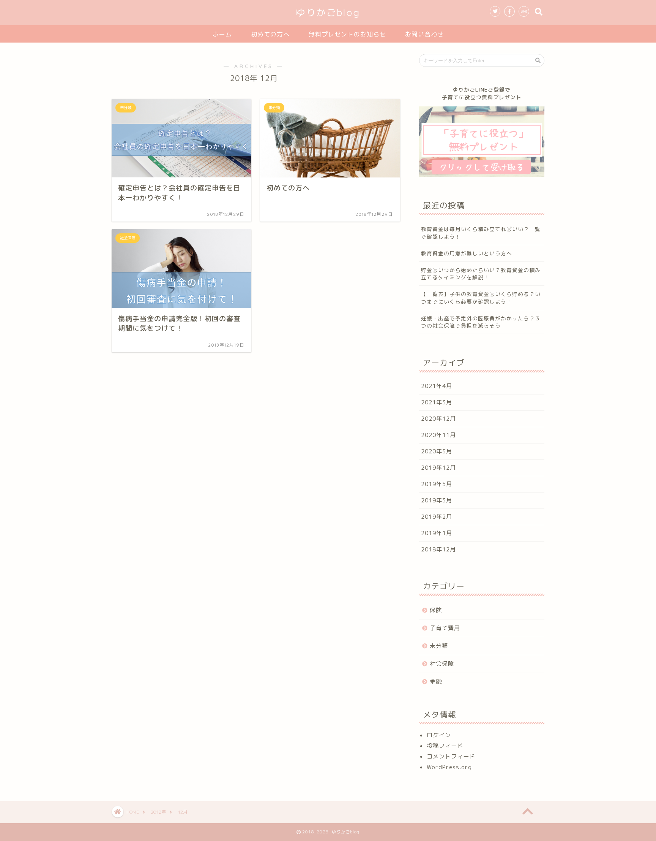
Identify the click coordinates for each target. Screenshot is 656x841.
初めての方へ (270, 34)
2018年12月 (438, 549)
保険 (436, 610)
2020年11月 (438, 435)
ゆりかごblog (328, 12)
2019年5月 (436, 484)
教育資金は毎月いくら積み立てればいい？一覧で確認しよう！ (481, 232)
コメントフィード (451, 756)
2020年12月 (438, 419)
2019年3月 (436, 500)
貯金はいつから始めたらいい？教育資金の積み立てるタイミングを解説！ (481, 273)
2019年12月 (438, 468)
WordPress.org (449, 767)
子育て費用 (445, 628)
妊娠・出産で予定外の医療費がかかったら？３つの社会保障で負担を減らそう (481, 322)
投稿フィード (445, 746)
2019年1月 (436, 533)
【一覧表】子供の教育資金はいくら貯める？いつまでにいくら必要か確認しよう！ (481, 297)
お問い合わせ (424, 34)
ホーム (222, 34)
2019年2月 (436, 517)
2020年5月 (436, 451)
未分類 (439, 646)
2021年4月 (436, 386)
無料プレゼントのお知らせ (347, 34)
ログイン (439, 735)
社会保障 (442, 664)
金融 (436, 682)
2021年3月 (436, 402)
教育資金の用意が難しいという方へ (466, 253)
